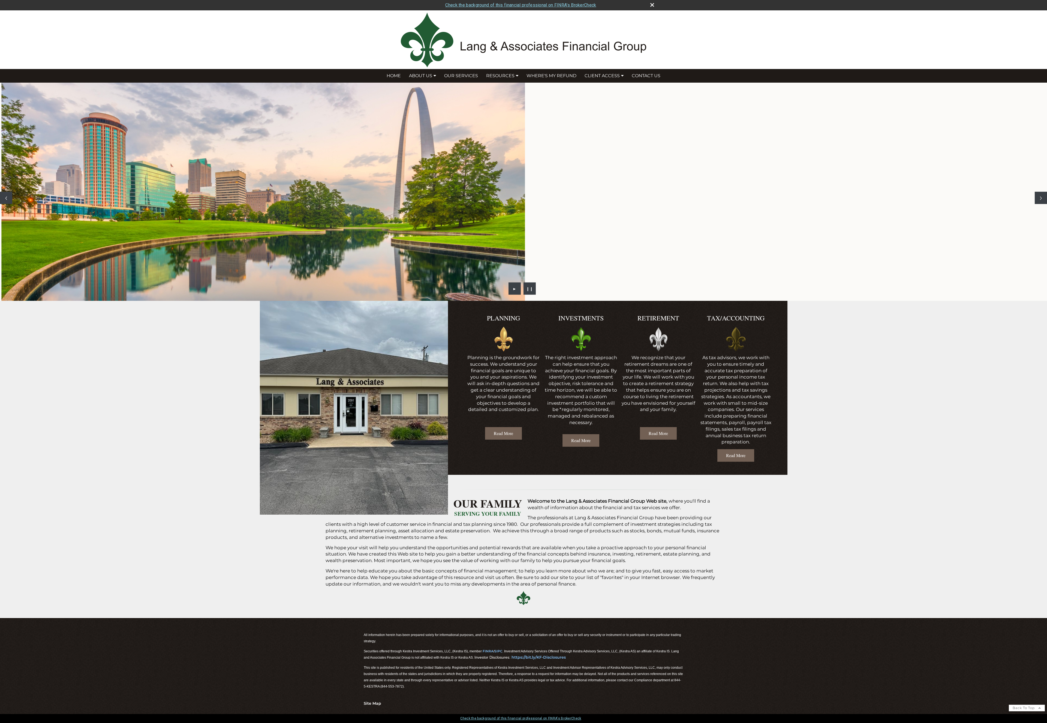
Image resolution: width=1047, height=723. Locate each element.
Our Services (461, 75)
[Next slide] (1041, 198)
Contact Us (646, 75)
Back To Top (1024, 708)
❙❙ (529, 288)
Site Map (372, 703)
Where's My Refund (551, 75)
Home (394, 75)
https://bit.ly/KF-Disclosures (539, 657)
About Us (420, 75)
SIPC (498, 651)
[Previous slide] (6, 198)
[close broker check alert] (652, 5)
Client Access (602, 75)
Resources (500, 75)
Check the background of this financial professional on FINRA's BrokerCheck (520, 5)
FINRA (488, 651)
